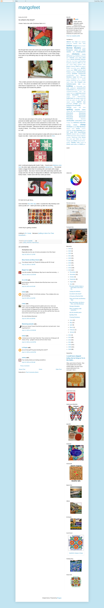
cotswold (71, 57)
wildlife (75, 144)
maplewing (78, 93)
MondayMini (75, 95)
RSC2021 (69, 119)
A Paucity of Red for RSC (76, 296)
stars (78, 133)
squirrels (68, 133)
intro (77, 80)
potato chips (82, 103)
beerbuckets (69, 43)
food (77, 66)
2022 (69, 253)
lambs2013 (73, 88)
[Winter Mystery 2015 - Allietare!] (76, 513)
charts (67, 54)
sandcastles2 (78, 120)
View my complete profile (73, 36)
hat (78, 77)
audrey (24, 357)
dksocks (83, 59)
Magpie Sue (25, 270)
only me (83, 100)
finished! (80, 64)
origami (68, 102)
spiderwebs (68, 130)
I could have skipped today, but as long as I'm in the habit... (75, 358)
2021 (69, 255)
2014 (69, 335)
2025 (69, 248)
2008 (69, 349)
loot (72, 93)
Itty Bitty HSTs (73, 315)
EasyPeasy (69, 62)
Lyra (74, 93)
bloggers (75, 45)
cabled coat (77, 50)
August (72, 281)
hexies (68, 78)
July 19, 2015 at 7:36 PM (28, 264)
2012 (69, 340)
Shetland (69, 126)
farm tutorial (69, 64)
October (72, 277)
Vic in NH (24, 280)
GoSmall (68, 73)
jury (84, 82)
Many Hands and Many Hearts (30, 260)
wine (78, 144)
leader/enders (70, 89)
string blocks (73, 135)
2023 (69, 251)
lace (84, 86)
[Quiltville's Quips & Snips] (76, 497)
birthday (75, 43)
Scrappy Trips (69, 122)
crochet (68, 59)
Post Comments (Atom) (32, 372)
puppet (75, 107)
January (72, 332)
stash (80, 133)
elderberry (74, 62)
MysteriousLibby (81, 96)
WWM (81, 144)
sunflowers (82, 135)
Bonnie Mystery (73, 48)
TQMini (77, 139)
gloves (80, 70)
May (71, 322)
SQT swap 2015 (71, 132)
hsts (78, 78)
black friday (82, 43)
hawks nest (82, 77)
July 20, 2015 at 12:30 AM (29, 274)
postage (75, 103)
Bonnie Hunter (81, 45)
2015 (69, 270)
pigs (84, 102)
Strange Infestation (75, 306)
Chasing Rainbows (75, 317)
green (77, 75)
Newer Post (22, 369)
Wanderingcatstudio (28, 324)
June (71, 320)
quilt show (82, 107)
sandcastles (70, 120)
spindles (74, 130)
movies (68, 96)
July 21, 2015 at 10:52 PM (29, 352)
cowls (76, 57)
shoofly (74, 126)
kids (79, 84)
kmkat (23, 291)
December (73, 272)
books (84, 48)
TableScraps (75, 137)
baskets (83, 41)
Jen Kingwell (78, 82)
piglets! (79, 102)
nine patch (72, 100)
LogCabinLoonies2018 (71, 91)
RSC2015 (29, 242)
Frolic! (68, 68)
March (71, 327)
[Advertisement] (75, 160)
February (72, 329)
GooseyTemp (81, 72)
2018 (69, 263)
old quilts (78, 100)
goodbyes (74, 72)
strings (78, 135)
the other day (32, 204)
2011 (69, 342)
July (71, 284)
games (78, 68)
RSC (53, 136)
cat (73, 51)
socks (78, 128)
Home (40, 369)
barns (79, 41)
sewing (68, 124)
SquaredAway (81, 132)
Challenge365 (80, 52)
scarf (84, 120)
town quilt (72, 139)
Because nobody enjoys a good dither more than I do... (77, 287)
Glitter (76, 70)
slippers (68, 128)
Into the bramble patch (75, 312)
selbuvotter (82, 122)
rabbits (83, 109)
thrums (83, 137)
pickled (73, 102)
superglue (68, 137)
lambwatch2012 (81, 88)
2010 (69, 344)
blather (69, 45)
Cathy (23, 303)
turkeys (75, 140)
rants (74, 111)
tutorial (79, 140)
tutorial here (48, 167)
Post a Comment (24, 365)
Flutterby (73, 66)
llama (75, 89)
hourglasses (74, 78)
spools (83, 130)
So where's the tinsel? (75, 293)
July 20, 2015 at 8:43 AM (28, 286)
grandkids (74, 73)
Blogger (59, 598)
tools (67, 139)
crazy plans (82, 57)
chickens (75, 54)
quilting (24, 242)
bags (76, 41)
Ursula (82, 142)
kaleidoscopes (71, 84)
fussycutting (73, 68)
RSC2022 (83, 118)
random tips (69, 111)
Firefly (84, 64)
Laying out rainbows (75, 291)
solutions (83, 128)
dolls (67, 61)
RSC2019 (69, 117)
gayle (76, 19)
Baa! (73, 41)
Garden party (69, 70)
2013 (69, 337)
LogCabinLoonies (81, 89)
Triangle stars (69, 140)
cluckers (77, 56)
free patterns (82, 66)
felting (75, 64)
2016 (69, 267)
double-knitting (81, 61)
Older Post (59, 369)
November (73, 274)
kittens (84, 84)
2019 (69, 260)
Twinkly (73, 142)
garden (83, 68)
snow (73, 128)
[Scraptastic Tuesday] (76, 460)
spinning (79, 130)
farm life (83, 62)
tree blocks (82, 139)
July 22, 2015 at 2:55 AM (28, 362)
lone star (82, 91)
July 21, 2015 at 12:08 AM (29, 330)
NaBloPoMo (69, 98)
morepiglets (82, 95)
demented (77, 59)
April (71, 325)
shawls (75, 124)
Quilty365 (77, 109)
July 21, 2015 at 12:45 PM (29, 342)
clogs (73, 56)
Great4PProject (70, 75)
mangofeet (29, 7)
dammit (72, 59)
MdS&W (83, 93)
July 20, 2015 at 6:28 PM (28, 318)
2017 (69, 265)
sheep (82, 125)
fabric (79, 62)
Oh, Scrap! (27, 233)
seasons (76, 122)
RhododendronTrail (80, 111)
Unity (78, 142)
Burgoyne (69, 50)
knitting (69, 86)
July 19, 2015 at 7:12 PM (28, 254)
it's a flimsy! (82, 80)
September (73, 279)
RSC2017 (69, 115)
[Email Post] (36, 240)
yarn (84, 144)
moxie (73, 96)
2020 (69, 258)
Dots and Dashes (73, 61)
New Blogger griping (79, 98)
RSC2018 (82, 115)
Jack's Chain (69, 82)
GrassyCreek (81, 73)
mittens (68, 95)
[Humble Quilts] (76, 481)
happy (74, 77)
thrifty (79, 137)
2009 (69, 347)
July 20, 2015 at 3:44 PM (28, 298)
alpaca (68, 41)
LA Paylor (25, 347)
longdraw (68, 93)
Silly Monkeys (35, 242)
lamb (67, 88)
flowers (68, 66)
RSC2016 (82, 113)
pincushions (69, 103)
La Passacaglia (78, 86)
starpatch (74, 133)
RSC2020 (82, 117)
